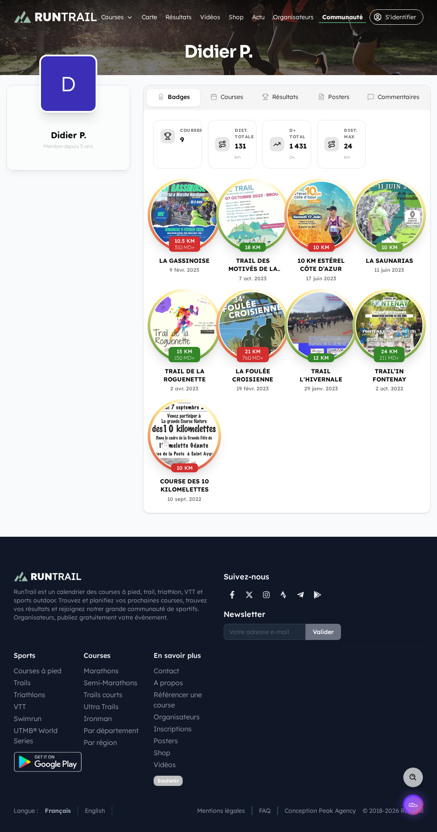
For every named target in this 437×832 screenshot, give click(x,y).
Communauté (342, 17)
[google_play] (317, 594)
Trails (22, 682)
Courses (112, 17)
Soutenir (168, 780)
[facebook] (232, 594)
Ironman (98, 718)
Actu (258, 17)
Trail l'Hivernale (321, 375)
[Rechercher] (413, 777)
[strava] (283, 594)
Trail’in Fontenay (389, 375)
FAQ (265, 811)
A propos (168, 682)
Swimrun (27, 718)
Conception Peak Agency (320, 811)
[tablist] (286, 97)
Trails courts (103, 694)
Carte (149, 17)
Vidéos (210, 17)
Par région (100, 742)
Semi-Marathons (110, 682)
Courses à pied (37, 670)
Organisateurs (293, 17)
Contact (166, 670)
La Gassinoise (184, 261)
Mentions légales (221, 811)
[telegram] (300, 594)
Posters (166, 740)
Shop (236, 17)
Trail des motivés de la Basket (252, 265)
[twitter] (249, 594)
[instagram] (266, 594)
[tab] (173, 98)
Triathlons (29, 694)
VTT (20, 706)
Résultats (179, 17)
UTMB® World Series (36, 735)
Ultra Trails (101, 706)
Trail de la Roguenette (184, 375)
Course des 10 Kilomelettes (184, 485)
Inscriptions (173, 728)
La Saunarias (389, 261)
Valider (323, 632)
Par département (111, 730)
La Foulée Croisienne (252, 375)
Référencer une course (178, 699)
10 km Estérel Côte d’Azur (321, 265)
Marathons (101, 670)
